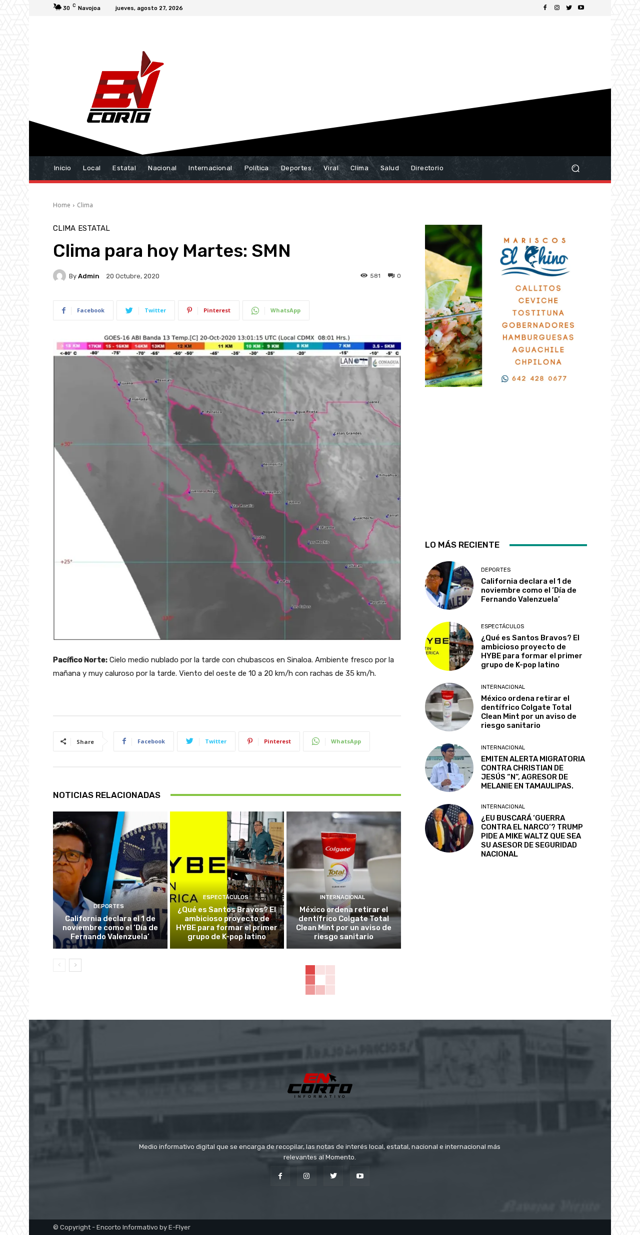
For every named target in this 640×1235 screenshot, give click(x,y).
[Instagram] (557, 8)
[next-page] (75, 965)
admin (89, 276)
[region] (506, 369)
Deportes (109, 906)
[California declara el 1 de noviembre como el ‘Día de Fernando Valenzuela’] (110, 880)
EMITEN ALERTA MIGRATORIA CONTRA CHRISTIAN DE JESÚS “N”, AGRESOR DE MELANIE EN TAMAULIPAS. (533, 772)
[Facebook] (545, 8)
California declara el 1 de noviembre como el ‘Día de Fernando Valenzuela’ (110, 927)
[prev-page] (59, 965)
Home (61, 205)
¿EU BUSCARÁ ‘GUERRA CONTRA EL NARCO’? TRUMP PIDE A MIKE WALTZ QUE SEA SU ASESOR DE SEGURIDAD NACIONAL (532, 836)
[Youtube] (581, 8)
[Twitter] (569, 8)
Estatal (94, 228)
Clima (85, 205)
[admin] (61, 275)
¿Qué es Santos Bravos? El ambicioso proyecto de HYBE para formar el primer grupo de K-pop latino (227, 923)
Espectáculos (225, 897)
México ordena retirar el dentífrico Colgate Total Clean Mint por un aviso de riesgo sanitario (344, 923)
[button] (575, 168)
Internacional (342, 897)
